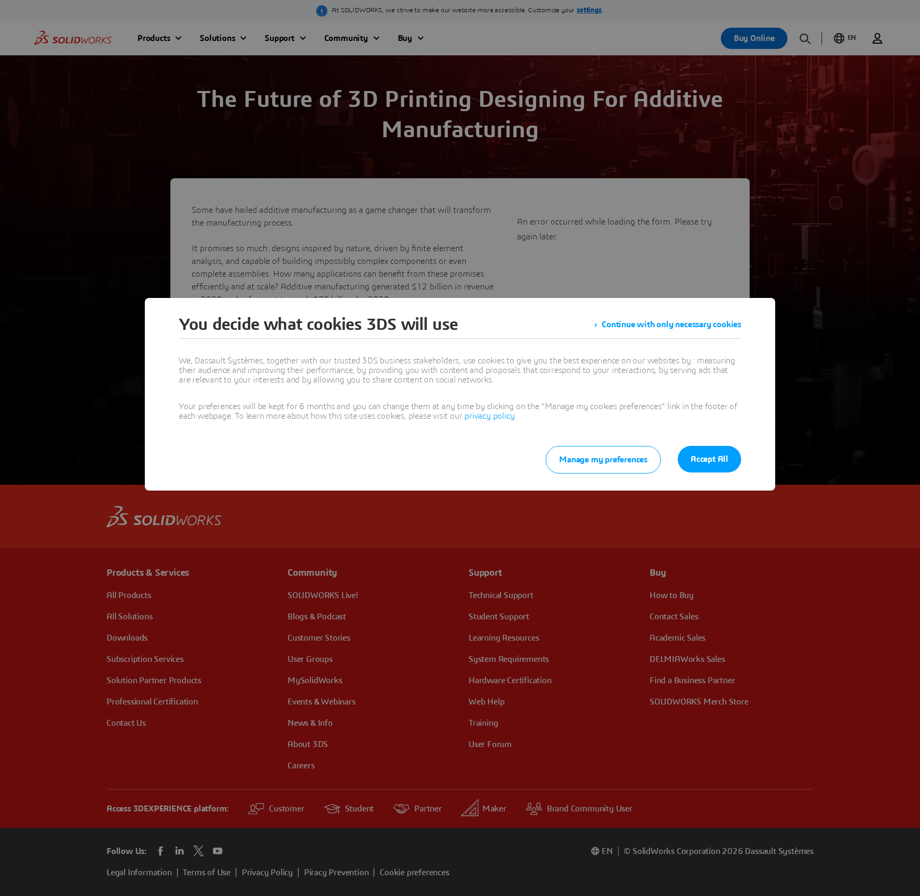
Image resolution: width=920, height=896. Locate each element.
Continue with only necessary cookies (671, 324)
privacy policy (489, 416)
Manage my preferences (603, 459)
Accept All (709, 459)
